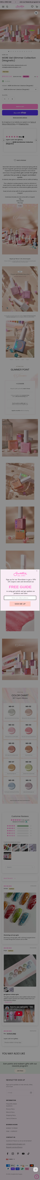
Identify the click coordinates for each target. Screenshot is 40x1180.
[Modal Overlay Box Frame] (20, 590)
